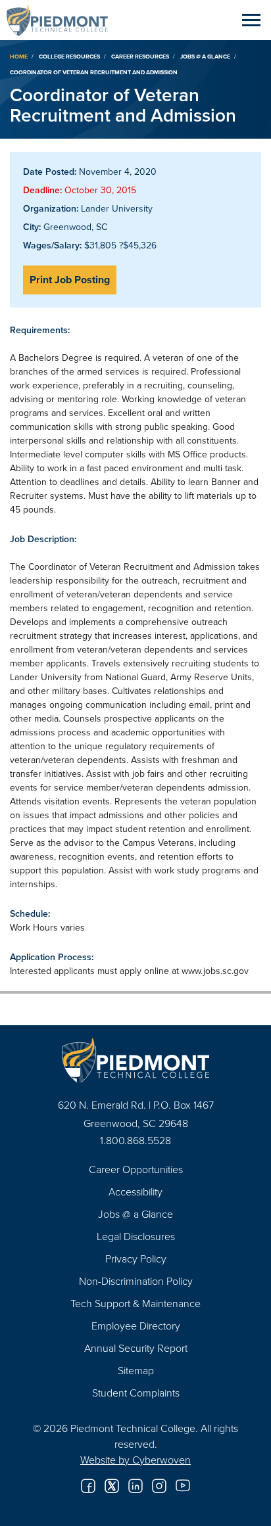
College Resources (69, 56)
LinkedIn (135, 1486)
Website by (135, 1459)
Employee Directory (135, 1325)
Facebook (88, 1486)
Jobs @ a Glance (205, 56)
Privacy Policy (135, 1258)
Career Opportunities (136, 1169)
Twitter (112, 1486)
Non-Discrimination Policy (136, 1281)
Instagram (159, 1486)
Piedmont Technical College (62, 19)
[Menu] (251, 19)
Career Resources (140, 56)
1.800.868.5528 (135, 1140)
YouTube (183, 1486)
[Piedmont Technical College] (135, 1060)
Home (19, 56)
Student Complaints (136, 1392)
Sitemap (136, 1370)
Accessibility (135, 1191)
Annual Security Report (135, 1348)
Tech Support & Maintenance (135, 1303)
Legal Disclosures (136, 1236)
